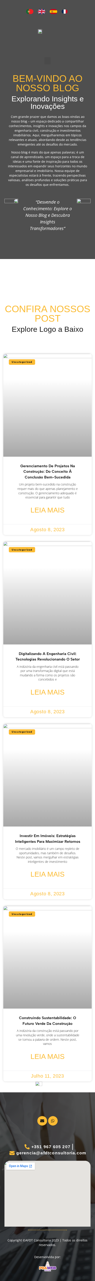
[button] (47, 60)
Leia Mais (47, 510)
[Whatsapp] (53, 1121)
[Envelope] (42, 1121)
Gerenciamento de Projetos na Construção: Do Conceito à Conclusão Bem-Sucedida (47, 471)
